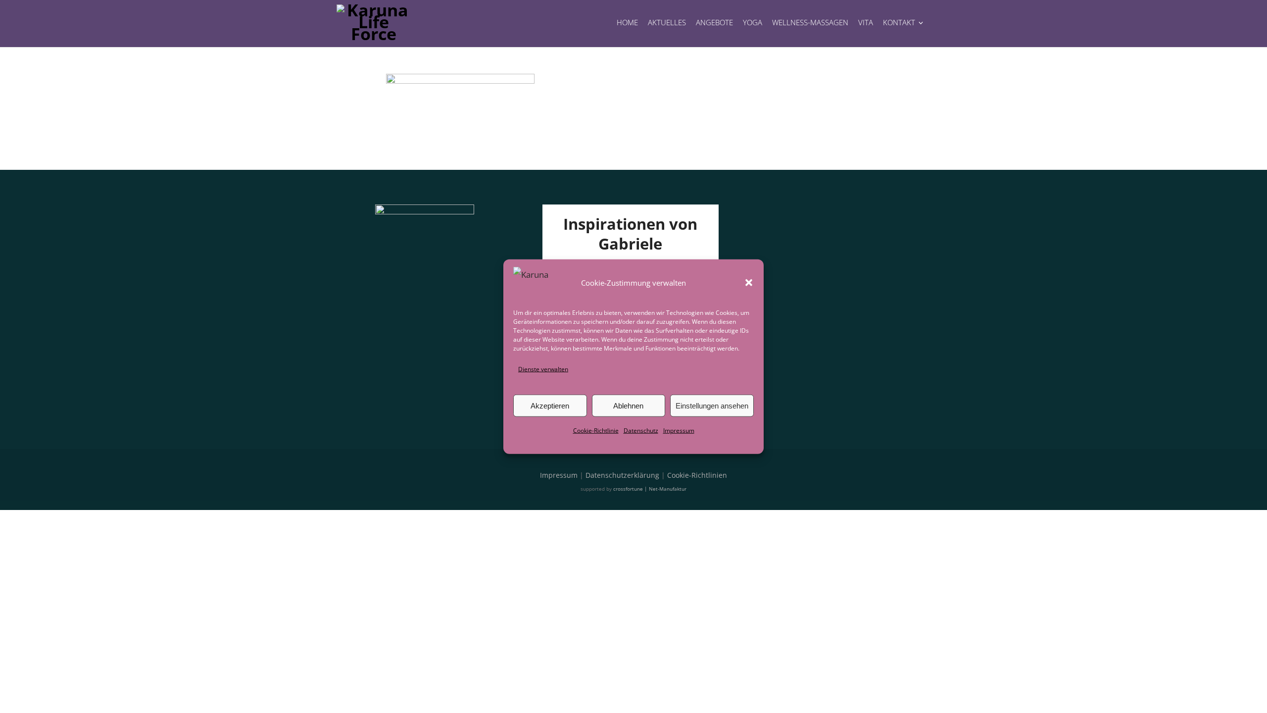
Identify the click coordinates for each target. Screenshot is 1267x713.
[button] (749, 283)
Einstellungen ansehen (712, 406)
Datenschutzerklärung (622, 475)
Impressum (678, 430)
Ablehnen (628, 406)
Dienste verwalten (543, 369)
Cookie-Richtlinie (596, 430)
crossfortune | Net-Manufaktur (649, 488)
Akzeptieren (550, 406)
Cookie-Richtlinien (697, 475)
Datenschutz (641, 430)
